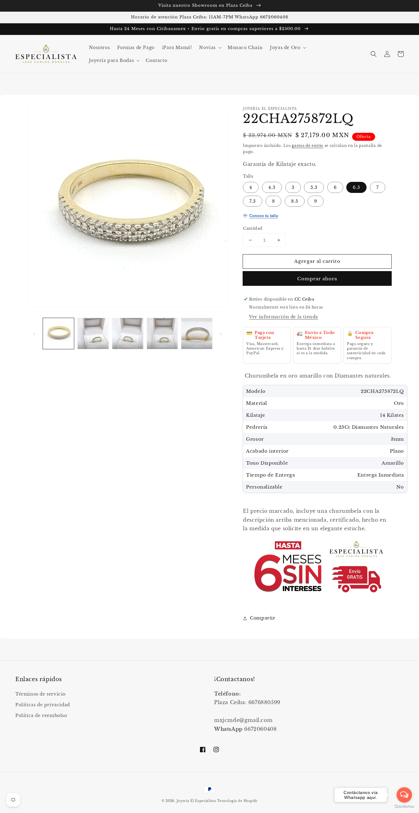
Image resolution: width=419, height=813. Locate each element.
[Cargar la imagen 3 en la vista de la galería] (128, 333)
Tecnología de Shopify (237, 801)
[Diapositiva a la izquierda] (34, 333)
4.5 (271, 187)
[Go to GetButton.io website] (404, 807)
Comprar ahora (317, 279)
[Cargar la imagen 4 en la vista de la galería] (162, 333)
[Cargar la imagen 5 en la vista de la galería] (197, 333)
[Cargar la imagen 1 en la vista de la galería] (58, 333)
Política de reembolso (41, 715)
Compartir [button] (262, 618)
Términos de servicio (40, 694)
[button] (209, 47)
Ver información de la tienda (283, 317)
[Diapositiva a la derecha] (221, 333)
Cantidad (252, 228)
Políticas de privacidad (42, 705)
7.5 (252, 201)
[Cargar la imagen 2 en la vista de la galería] (93, 333)
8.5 (294, 201)
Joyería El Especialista (197, 801)
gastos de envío (307, 145)
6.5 (356, 187)
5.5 (313, 187)
